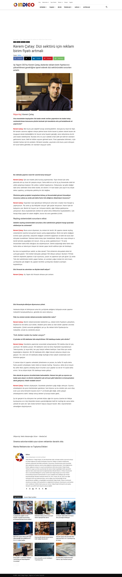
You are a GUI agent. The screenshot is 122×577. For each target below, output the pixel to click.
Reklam (59, 2)
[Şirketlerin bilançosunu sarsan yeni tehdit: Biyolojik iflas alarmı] (44, 507)
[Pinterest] (36, 489)
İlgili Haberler (18, 497)
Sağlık (77, 7)
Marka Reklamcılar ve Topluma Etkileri (30, 447)
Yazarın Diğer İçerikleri (30, 497)
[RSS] (40, 489)
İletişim (66, 2)
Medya (18, 42)
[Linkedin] (33, 489)
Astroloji (86, 7)
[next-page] (17, 565)
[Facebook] (27, 489)
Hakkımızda (45, 2)
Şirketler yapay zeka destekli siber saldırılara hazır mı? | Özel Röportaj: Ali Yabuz (65, 538)
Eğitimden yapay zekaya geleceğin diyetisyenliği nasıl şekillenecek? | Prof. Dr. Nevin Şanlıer (22, 538)
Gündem (42, 7)
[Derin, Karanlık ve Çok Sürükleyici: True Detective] (44, 550)
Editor (19, 55)
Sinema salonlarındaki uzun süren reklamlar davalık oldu (38, 441)
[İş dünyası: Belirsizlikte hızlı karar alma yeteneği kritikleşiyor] (65, 507)
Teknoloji (67, 7)
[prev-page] (14, 565)
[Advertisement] (61, 24)
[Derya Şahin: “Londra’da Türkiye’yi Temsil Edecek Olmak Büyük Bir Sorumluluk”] (23, 549)
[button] (106, 7)
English (71, 2)
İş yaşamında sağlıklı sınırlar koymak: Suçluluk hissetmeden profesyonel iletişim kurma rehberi (22, 517)
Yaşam (51, 7)
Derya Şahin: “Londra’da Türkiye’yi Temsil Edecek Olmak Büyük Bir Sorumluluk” (22, 559)
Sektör (28, 42)
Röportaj (23, 42)
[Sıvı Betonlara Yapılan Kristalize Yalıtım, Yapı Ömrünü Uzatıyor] (65, 549)
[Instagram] (30, 489)
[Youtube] (46, 489)
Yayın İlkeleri (53, 2)
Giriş (39, 2)
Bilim (59, 7)
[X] (43, 489)
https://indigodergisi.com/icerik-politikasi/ (36, 457)
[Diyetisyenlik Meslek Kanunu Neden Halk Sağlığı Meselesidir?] (44, 529)
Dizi (21, 39)
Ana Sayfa (15, 39)
